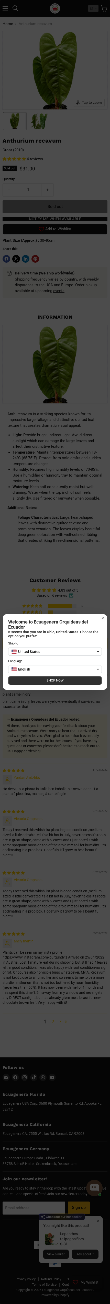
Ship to (13, 643)
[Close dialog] (103, 617)
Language (15, 661)
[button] (55, 652)
